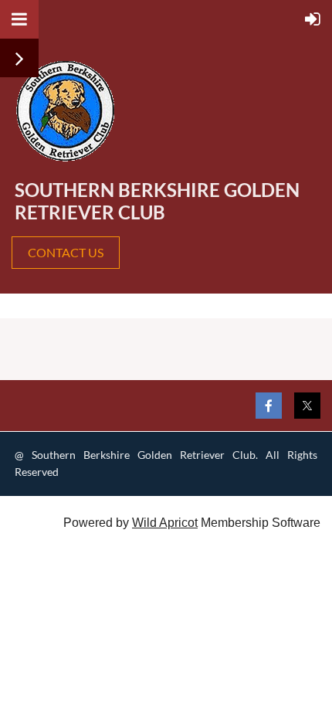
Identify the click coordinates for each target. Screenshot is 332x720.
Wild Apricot (165, 522)
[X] (307, 405)
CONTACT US (65, 252)
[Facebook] (269, 405)
